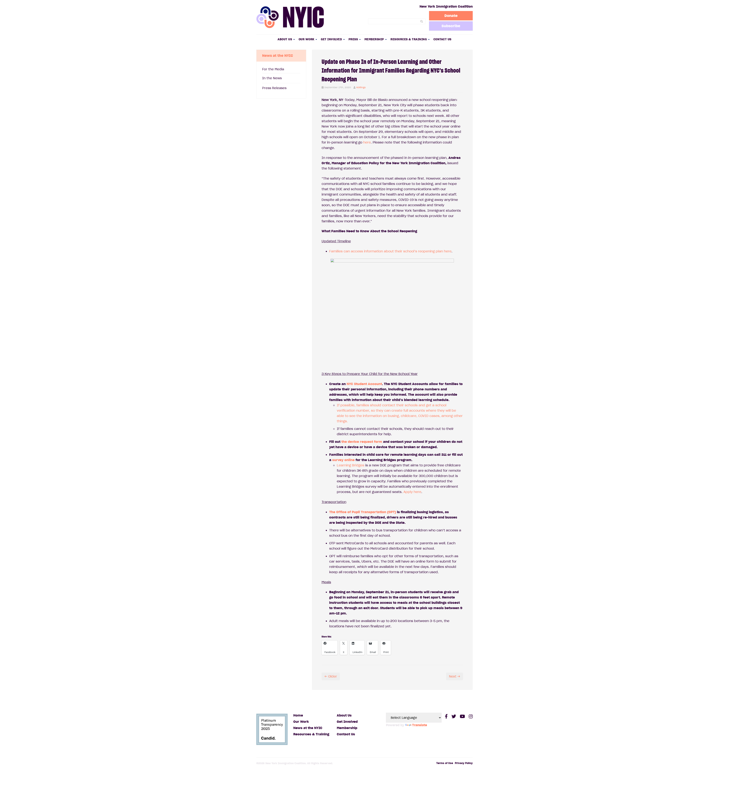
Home (298, 715)
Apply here (412, 492)
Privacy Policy (464, 763)
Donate (451, 15)
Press (354, 39)
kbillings (361, 87)
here (367, 142)
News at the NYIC (307, 728)
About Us (285, 39)
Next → (454, 676)
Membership (374, 39)
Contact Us (442, 39)
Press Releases (274, 88)
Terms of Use (444, 763)
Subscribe (451, 26)
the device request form (361, 442)
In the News (272, 78)
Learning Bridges (350, 465)
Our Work (307, 39)
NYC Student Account (364, 384)
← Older (330, 676)
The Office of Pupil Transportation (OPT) (362, 512)
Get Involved (332, 39)
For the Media (273, 69)
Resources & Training (409, 39)
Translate (419, 725)
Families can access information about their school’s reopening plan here (390, 251)
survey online (343, 460)
